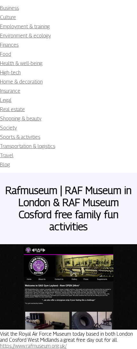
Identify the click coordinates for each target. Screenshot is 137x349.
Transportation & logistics (27, 146)
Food (5, 54)
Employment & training (25, 26)
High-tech (10, 73)
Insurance (10, 91)
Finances (9, 45)
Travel (6, 155)
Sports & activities (20, 137)
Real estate (12, 109)
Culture (8, 17)
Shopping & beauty (20, 119)
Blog (5, 165)
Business (9, 8)
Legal (5, 100)
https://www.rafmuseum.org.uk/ (33, 346)
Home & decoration (21, 82)
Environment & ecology (25, 36)
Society (8, 128)
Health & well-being (21, 63)
